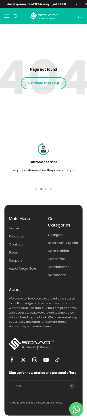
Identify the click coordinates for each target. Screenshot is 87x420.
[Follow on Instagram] (35, 360)
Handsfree (56, 258)
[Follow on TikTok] (57, 360)
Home (14, 228)
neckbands (57, 274)
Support (15, 260)
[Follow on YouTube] (46, 360)
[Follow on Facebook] (12, 360)
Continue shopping (43, 83)
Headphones (58, 266)
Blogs (13, 252)
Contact (16, 244)
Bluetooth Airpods (63, 242)
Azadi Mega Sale (22, 268)
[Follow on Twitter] (23, 360)
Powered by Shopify (50, 402)
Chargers (55, 234)
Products (16, 236)
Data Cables (58, 250)
